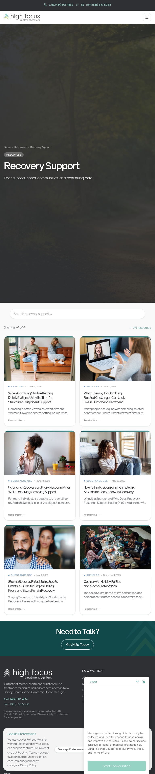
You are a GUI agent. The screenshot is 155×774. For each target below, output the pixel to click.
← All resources (140, 327)
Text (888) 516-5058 (16, 704)
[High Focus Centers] (22, 17)
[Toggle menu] (147, 17)
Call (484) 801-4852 (16, 699)
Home (7, 147)
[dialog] (116, 725)
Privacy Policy (28, 765)
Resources (20, 147)
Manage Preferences (71, 749)
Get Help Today (77, 644)
